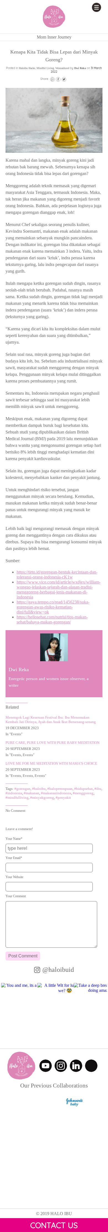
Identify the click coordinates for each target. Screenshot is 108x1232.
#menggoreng (83, 793)
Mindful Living (45, 68)
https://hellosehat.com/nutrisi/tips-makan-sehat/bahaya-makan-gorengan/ (52, 619)
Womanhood (62, 68)
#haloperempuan (60, 789)
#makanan (31, 793)
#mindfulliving (17, 797)
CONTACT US (54, 1225)
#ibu (97, 789)
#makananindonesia (56, 793)
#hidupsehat (83, 789)
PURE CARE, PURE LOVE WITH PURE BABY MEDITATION (52, 743)
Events (16, 734)
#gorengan (22, 789)
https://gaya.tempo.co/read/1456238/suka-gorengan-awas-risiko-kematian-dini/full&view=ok (53, 607)
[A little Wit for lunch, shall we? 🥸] (65, 1010)
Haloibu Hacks (27, 68)
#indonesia (14, 793)
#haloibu (39, 789)
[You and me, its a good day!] (28, 1010)
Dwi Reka (80, 68)
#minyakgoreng (42, 797)
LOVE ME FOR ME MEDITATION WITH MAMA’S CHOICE (51, 763)
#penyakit (63, 797)
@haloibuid (58, 969)
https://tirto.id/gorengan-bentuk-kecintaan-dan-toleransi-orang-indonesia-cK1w (57, 574)
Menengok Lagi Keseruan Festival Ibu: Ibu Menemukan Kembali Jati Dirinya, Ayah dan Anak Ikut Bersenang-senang (51, 719)
